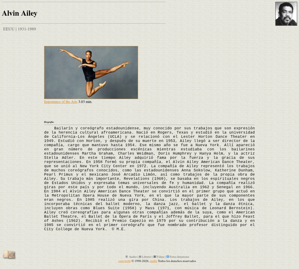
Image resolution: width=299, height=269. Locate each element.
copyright (124, 261)
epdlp (153, 261)
